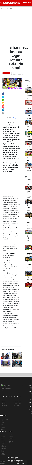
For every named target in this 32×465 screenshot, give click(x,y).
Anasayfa (3, 8)
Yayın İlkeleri (4, 403)
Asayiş (2, 422)
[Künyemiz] (30, 407)
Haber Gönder (17, 405)
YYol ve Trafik (2, 438)
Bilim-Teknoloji (10, 8)
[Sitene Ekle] (21, 396)
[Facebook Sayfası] (1, 396)
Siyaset (2, 426)
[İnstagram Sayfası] (7, 396)
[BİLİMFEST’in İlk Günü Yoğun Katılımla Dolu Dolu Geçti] (12, 83)
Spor (2, 424)
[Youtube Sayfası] (10, 396)
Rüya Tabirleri (11, 440)
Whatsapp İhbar (17, 403)
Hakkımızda (3, 401)
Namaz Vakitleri (3, 441)
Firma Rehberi (3, 451)
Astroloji (11, 443)
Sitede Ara (11, 434)
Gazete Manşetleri (3, 453)
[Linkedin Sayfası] (12, 396)
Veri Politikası (4, 405)
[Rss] (15, 396)
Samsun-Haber (24, 3)
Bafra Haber (4, 420)
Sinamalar (3, 446)
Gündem (3, 427)
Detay (17, 463)
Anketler (11, 436)
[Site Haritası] (18, 396)
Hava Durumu (3, 435)
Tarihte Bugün (2, 444)
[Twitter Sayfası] (4, 396)
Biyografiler (12, 438)
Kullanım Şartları (17, 401)
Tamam (23, 463)
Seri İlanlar (3, 448)
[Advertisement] (16, 28)
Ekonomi (3, 429)
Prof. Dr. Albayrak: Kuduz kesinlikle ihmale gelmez (29, 165)
